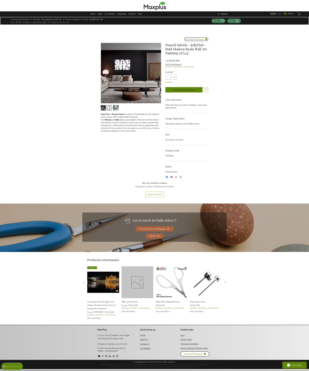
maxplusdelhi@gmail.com (115, 332)
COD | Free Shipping (173, 64)
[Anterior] (83, 266)
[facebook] (103, 340)
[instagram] (106, 340)
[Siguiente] (225, 266)
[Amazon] (113, 340)
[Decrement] (167, 77)
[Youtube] (99, 340)
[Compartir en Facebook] (166, 177)
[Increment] (174, 77)
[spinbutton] (171, 77)
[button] (275, 14)
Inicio (103, 34)
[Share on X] (180, 177)
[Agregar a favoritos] (205, 89)
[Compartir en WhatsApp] (176, 177)
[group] (154, 276)
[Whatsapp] (117, 340)
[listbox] (275, 14)
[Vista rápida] (137, 266)
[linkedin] (110, 340)
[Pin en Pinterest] (171, 177)
